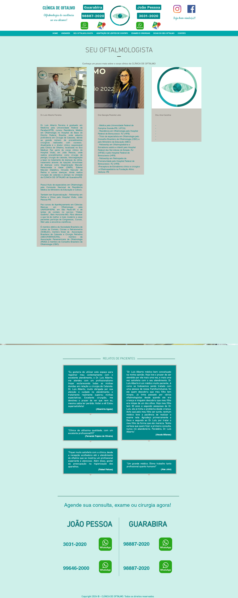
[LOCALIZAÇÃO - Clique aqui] (101, 26)
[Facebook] (191, 9)
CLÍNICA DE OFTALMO (59, 8)
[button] (93, 7)
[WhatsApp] (84, 26)
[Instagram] (177, 9)
